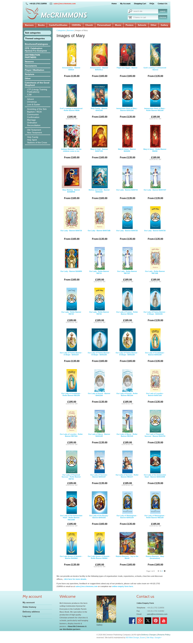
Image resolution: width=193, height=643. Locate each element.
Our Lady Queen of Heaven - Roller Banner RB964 (99, 561)
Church (89, 25)
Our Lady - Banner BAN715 (127, 194)
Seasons (29, 61)
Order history (29, 607)
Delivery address (31, 611)
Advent (30, 99)
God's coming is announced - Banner (155, 72)
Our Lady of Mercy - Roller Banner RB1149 (127, 439)
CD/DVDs (76, 25)
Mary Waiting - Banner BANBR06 (71, 194)
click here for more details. (75, 579)
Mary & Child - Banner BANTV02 (99, 153)
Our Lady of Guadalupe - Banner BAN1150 (155, 357)
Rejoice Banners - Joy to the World (127, 560)
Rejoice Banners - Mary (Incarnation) (155, 560)
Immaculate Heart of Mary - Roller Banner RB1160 (155, 114)
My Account (125, 4)
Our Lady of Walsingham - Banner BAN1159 (127, 520)
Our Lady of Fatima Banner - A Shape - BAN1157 (71, 357)
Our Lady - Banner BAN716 (71, 235)
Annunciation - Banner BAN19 (71, 72)
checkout (162, 17)
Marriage (31, 120)
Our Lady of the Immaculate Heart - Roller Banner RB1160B (71, 521)
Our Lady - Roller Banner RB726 (99, 317)
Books (41, 25)
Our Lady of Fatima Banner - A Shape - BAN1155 (155, 316)
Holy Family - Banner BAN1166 (99, 113)
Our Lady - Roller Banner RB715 (99, 276)
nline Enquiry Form (146, 603)
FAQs (152, 4)
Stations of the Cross (37, 142)
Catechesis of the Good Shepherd (37, 83)
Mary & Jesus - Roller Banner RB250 (154, 154)
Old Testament (34, 130)
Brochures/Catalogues (36, 44)
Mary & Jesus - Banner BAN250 (127, 153)
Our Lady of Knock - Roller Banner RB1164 (127, 399)
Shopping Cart (140, 4)
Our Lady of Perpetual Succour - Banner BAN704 (155, 438)
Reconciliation (33, 125)
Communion (33, 114)
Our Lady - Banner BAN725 (127, 235)
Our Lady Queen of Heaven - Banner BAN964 (71, 560)
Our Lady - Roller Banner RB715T (127, 276)
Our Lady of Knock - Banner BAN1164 (99, 398)
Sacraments (31, 66)
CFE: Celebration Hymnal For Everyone (36, 49)
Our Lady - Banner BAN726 (155, 235)
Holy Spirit (32, 140)
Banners (29, 25)
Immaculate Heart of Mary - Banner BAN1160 (127, 113)
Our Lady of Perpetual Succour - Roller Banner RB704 (71, 480)
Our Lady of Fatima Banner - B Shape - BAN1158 (127, 357)
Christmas (32, 102)
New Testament (34, 132)
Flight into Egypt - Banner (127, 72)
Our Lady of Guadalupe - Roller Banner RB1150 (71, 399)
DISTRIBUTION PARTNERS (32, 56)
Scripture (29, 74)
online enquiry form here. (122, 586)
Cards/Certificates (58, 25)
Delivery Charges (148, 635)
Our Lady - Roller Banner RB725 (71, 317)
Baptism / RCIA (34, 112)
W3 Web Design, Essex (135, 638)
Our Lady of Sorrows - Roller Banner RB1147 (127, 480)
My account (29, 602)
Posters (129, 25)
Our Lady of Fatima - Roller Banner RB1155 (127, 317)
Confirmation (33, 117)
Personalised (104, 25)
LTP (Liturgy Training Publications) (37, 90)
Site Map (150, 638)
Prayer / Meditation (34, 70)
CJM (29, 94)
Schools (142, 25)
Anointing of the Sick (37, 109)
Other (153, 25)
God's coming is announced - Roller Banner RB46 (71, 114)
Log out (27, 616)
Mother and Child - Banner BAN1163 (99, 194)
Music (118, 25)
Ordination (32, 122)
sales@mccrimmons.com (65, 4)
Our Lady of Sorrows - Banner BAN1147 (99, 479)
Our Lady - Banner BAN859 (71, 275)
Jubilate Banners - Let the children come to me (71, 153)
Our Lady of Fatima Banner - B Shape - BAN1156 (99, 357)
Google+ (158, 638)
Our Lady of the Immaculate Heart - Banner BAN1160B (155, 479)
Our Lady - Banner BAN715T (155, 194)
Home (114, 4)
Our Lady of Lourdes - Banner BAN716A (155, 398)
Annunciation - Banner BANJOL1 (99, 72)
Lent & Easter (33, 104)
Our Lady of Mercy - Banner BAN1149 (99, 438)
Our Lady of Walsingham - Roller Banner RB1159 (154, 521)
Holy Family (32, 137)
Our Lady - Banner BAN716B (99, 235)
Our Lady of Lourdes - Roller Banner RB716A (71, 439)
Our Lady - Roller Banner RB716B (155, 276)
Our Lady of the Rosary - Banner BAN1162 (99, 520)
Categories (61, 30)
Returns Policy (164, 635)
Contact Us (162, 4)
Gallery (164, 25)
